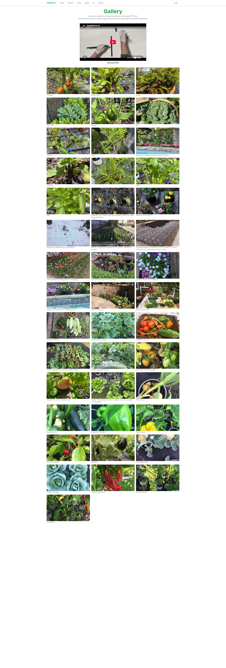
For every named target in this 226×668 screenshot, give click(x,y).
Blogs (79, 3)
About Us (71, 3)
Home (62, 3)
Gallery (87, 3)
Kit (94, 3)
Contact (100, 3)
